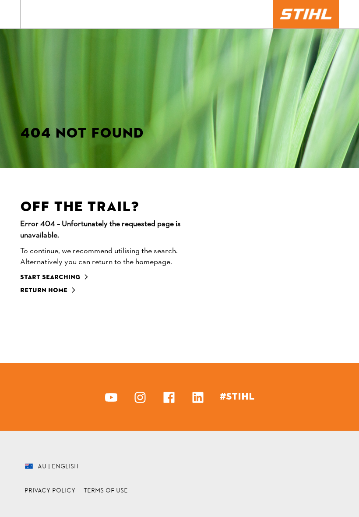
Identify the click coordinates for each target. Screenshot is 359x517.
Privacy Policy (50, 490)
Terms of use (106, 490)
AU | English (58, 466)
